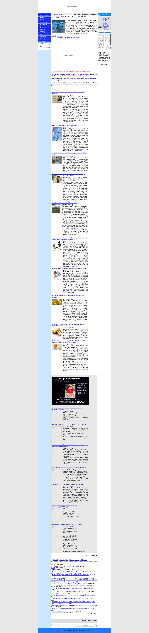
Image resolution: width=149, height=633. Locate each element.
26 (104, 42)
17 (100, 41)
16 (99, 41)
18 (102, 41)
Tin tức (55, 14)
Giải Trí (60, 14)
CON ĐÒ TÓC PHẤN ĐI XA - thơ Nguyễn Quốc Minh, (65, 505)
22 (109, 41)
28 (108, 42)
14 (108, 39)
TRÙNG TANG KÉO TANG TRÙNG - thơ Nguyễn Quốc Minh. (67, 524)
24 (100, 42)
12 (104, 39)
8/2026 (104, 34)
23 (99, 42)
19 (104, 41)
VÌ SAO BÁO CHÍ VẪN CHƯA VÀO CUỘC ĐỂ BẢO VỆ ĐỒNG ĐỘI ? (68, 174)
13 (106, 39)
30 (99, 44)
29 (109, 42)
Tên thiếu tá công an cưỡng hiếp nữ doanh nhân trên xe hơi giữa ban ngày (69, 268)
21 (108, 41)
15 (109, 39)
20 (106, 41)
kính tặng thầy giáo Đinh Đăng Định (60, 507)
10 (100, 39)
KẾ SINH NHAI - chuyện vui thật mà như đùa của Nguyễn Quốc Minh (69, 467)
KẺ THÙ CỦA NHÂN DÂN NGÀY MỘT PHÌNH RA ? (64, 203)
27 (106, 42)
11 (102, 39)
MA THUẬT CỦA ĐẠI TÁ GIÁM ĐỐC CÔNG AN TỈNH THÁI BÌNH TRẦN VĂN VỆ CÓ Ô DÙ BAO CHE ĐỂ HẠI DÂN (70, 238)
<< (99, 34)
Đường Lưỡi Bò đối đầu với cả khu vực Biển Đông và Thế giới (66, 125)
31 (100, 44)
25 (102, 42)
